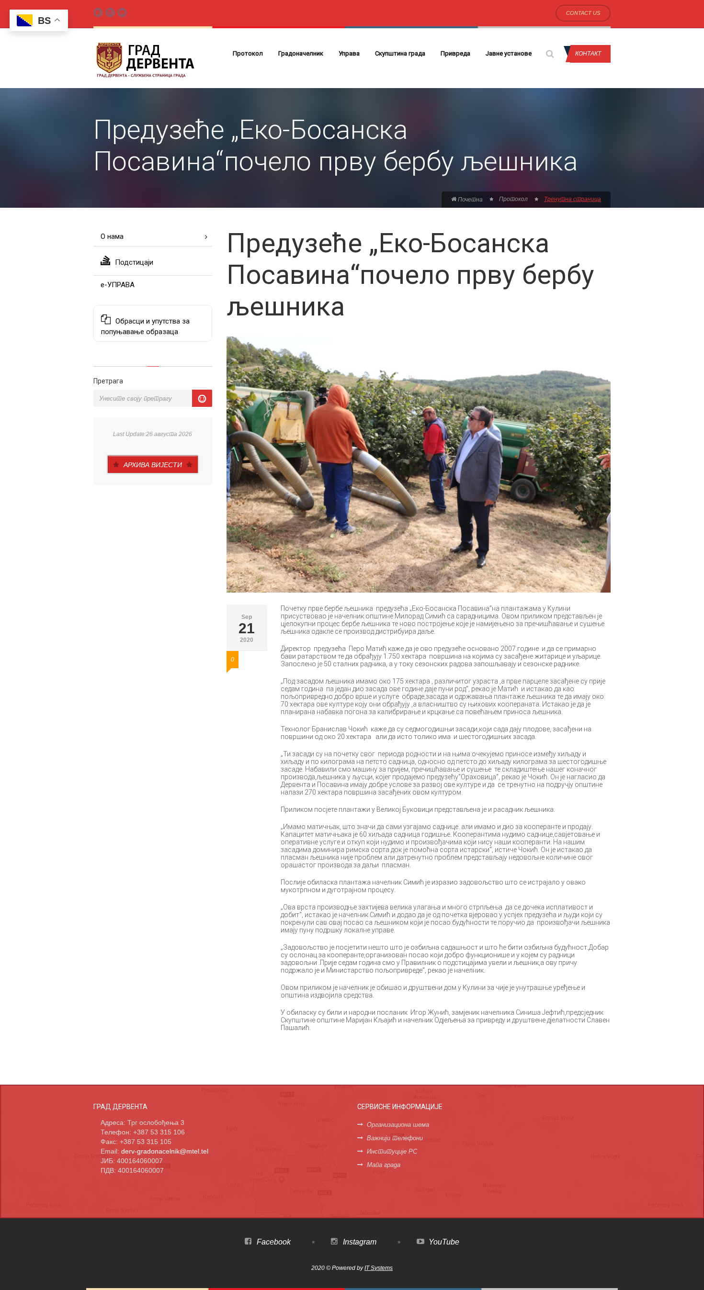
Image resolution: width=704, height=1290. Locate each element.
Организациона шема (398, 1124)
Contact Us (583, 13)
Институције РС (392, 1151)
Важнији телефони (395, 1138)
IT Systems (378, 1268)
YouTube (443, 1242)
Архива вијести (153, 465)
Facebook (273, 1242)
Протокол (248, 53)
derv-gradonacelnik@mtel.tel (164, 1151)
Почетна (469, 199)
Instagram (358, 1242)
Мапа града (383, 1164)
